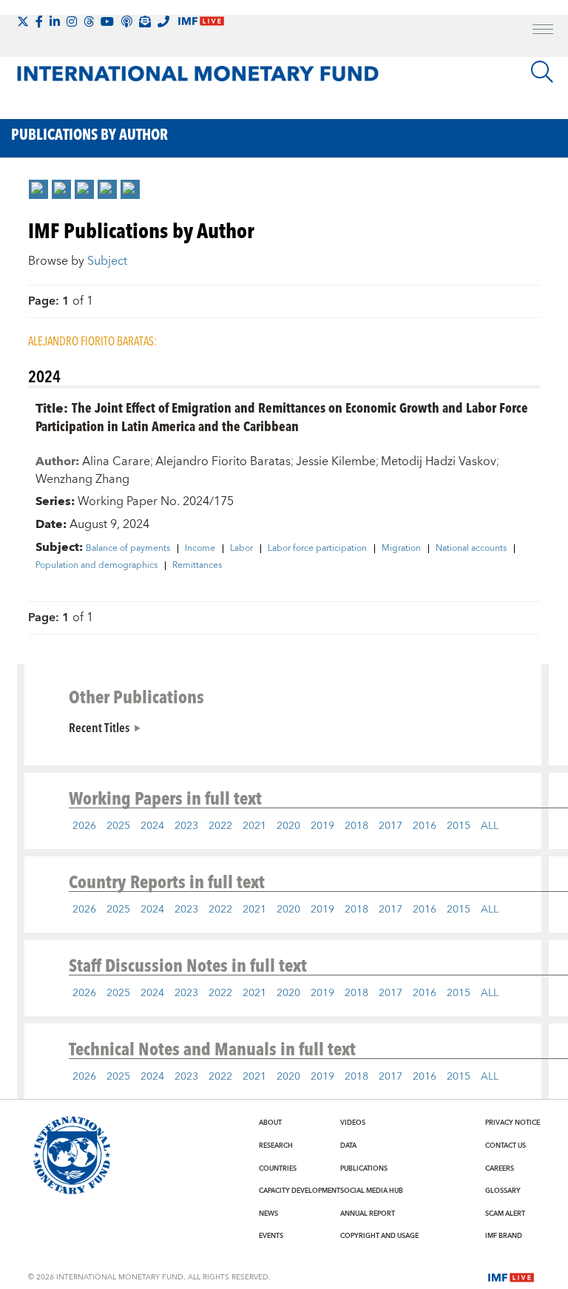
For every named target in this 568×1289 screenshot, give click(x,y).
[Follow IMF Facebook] (39, 21)
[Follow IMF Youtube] (107, 21)
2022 (220, 826)
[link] (38, 189)
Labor (241, 548)
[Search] (542, 72)
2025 (118, 826)
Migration (401, 548)
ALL (489, 826)
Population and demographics (97, 565)
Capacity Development (299, 1191)
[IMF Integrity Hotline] (163, 21)
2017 (390, 826)
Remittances (197, 565)
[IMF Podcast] (126, 21)
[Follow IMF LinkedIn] (55, 21)
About (270, 1123)
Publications (364, 1168)
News (268, 1213)
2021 (254, 826)
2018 (356, 826)
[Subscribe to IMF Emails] (145, 21)
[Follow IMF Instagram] (72, 21)
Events (271, 1236)
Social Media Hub (371, 1191)
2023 (186, 826)
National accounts (471, 548)
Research (276, 1145)
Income (200, 548)
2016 (424, 826)
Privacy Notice (512, 1123)
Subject (107, 261)
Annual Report (367, 1213)
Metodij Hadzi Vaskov (438, 461)
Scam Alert (505, 1213)
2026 (84, 826)
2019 (322, 826)
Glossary (503, 1191)
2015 (458, 826)
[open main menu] (542, 31)
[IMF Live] (511, 1276)
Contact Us (505, 1145)
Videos (352, 1123)
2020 (288, 826)
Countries (278, 1168)
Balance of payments (128, 548)
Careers (499, 1168)
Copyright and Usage (379, 1236)
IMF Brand (503, 1236)
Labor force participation (317, 548)
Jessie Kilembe (336, 461)
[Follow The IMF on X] (23, 21)
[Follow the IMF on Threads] (89, 21)
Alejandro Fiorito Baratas (223, 461)
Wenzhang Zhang (82, 479)
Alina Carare (116, 461)
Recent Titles (99, 727)
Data (348, 1145)
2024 (152, 826)
